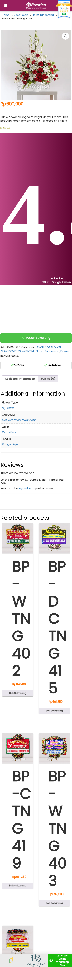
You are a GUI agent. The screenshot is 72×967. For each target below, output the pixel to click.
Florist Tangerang (43, 15)
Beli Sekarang (17, 693)
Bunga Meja (10, 444)
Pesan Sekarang (38, 338)
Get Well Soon (11, 420)
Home (6, 15)
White (12, 432)
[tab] (20, 378)
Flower (64, 351)
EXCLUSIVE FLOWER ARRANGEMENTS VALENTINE (30, 349)
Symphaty (28, 420)
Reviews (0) (47, 379)
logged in (25, 488)
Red (4, 432)
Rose (10, 408)
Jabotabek (21, 15)
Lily (4, 408)
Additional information (20, 379)
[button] (65, 36)
